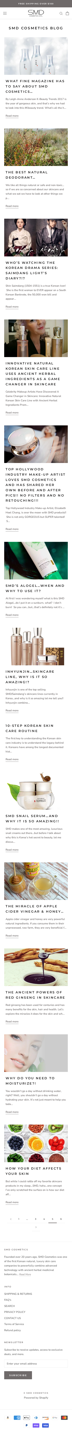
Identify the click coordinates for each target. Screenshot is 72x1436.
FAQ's (7, 1300)
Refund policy (12, 1330)
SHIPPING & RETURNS (18, 1294)
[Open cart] (67, 13)
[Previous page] (11, 1219)
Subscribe (18, 1375)
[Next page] (36, 1227)
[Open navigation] (5, 13)
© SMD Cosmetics (36, 1393)
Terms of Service (14, 1324)
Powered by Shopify (36, 1397)
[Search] (61, 13)
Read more (12, 116)
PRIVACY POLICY (14, 1312)
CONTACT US (12, 1318)
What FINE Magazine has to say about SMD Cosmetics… (35, 86)
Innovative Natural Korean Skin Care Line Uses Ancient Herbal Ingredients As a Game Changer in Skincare (33, 373)
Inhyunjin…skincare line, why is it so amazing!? (30, 677)
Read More (25, 1274)
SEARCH (9, 1306)
